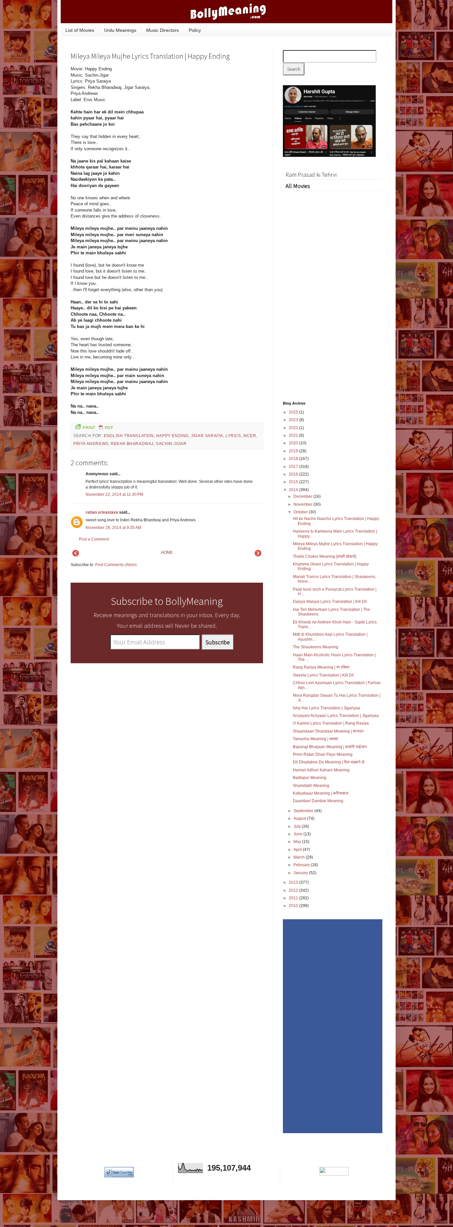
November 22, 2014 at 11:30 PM (114, 494)
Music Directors (162, 30)
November (303, 504)
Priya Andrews (90, 443)
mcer (249, 435)
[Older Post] (258, 555)
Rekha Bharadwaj (132, 443)
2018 (294, 458)
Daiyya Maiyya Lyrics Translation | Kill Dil (330, 601)
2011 (294, 898)
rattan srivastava (102, 512)
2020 (294, 443)
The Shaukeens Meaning (315, 647)
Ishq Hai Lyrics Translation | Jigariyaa (326, 708)
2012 (294, 890)
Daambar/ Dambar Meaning (318, 801)
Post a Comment (94, 539)
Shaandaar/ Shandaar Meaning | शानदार (328, 731)
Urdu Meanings (120, 30)
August (300, 818)
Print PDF (98, 427)
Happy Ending (172, 435)
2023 (294, 420)
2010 (294, 905)
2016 (294, 474)
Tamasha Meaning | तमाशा (315, 739)
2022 (294, 427)
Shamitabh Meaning (311, 785)
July (297, 826)
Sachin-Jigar (171, 443)
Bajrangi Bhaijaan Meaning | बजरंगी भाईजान (330, 746)
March (299, 857)
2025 (294, 412)
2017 (294, 466)
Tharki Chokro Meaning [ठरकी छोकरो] (324, 556)
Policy (195, 30)
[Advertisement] (213, 110)
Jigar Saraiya (207, 435)
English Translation (129, 435)
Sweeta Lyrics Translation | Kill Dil (323, 675)
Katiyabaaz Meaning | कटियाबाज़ (320, 793)
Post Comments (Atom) (116, 564)
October (301, 512)
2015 (294, 482)
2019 (294, 451)
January (301, 873)
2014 (294, 489)
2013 (294, 882)
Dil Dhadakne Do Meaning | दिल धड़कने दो (328, 762)
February (302, 865)
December (303, 496)
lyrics (233, 435)
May (297, 841)
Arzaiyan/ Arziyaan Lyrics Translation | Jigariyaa (336, 715)
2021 (294, 435)
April (298, 849)
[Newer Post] (76, 555)
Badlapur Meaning (309, 777)
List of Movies (79, 30)
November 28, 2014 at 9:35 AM (113, 527)
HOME (167, 552)
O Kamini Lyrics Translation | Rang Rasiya (331, 723)
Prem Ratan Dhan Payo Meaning (323, 754)
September (303, 810)
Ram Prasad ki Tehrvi (311, 174)
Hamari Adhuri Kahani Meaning (321, 770)
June (298, 834)
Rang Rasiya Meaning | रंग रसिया (321, 667)
